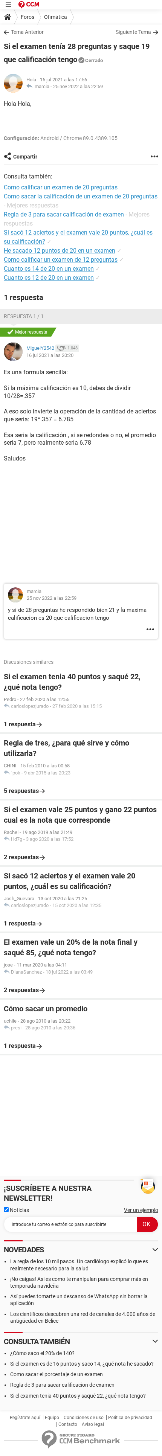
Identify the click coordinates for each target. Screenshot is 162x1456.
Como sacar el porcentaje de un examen (56, 1374)
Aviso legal (93, 1424)
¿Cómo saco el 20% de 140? (42, 1353)
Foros (27, 17)
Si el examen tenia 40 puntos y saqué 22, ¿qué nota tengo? (78, 1396)
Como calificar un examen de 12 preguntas (61, 259)
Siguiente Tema (133, 32)
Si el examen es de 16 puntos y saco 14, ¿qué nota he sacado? (82, 1364)
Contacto (67, 1424)
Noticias (19, 1210)
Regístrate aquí (25, 1417)
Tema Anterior (27, 32)
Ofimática (55, 17)
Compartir (25, 157)
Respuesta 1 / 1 (24, 316)
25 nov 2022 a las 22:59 (78, 86)
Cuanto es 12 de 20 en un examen (49, 277)
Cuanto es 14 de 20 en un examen (49, 268)
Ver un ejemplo (141, 1210)
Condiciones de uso (84, 1417)
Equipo (52, 1417)
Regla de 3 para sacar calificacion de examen (62, 1385)
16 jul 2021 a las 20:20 (49, 355)
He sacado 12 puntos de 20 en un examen (59, 250)
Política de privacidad (130, 1417)
